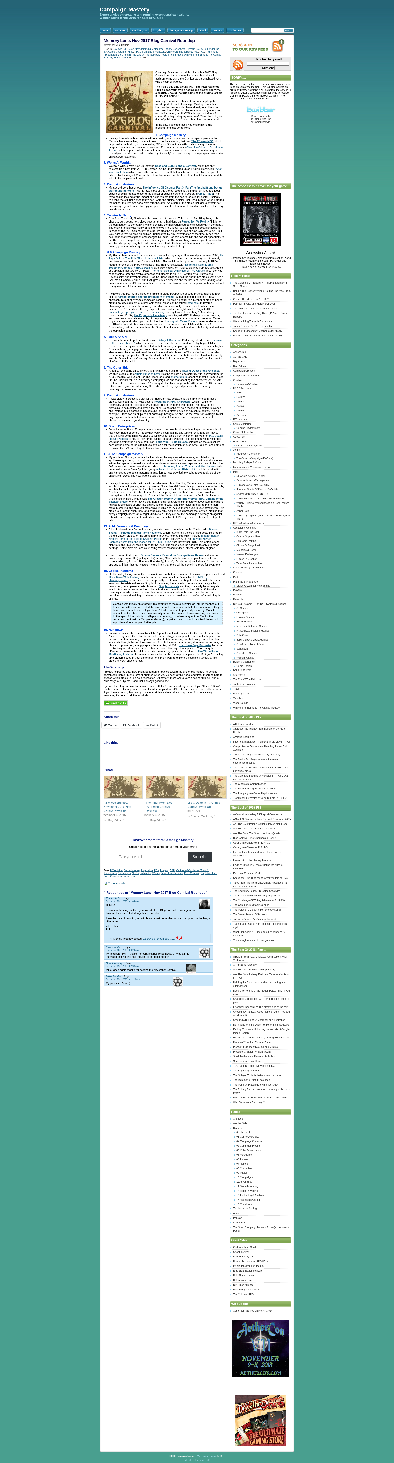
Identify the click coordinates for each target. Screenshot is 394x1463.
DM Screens (240, 419)
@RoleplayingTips (260, 119)
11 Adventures (244, 1181)
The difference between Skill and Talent (255, 308)
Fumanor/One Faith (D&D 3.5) (253, 485)
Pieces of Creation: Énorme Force (252, 1042)
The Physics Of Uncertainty (150, 315)
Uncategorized (241, 693)
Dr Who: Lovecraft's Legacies (252, 480)
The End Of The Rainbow (146, 54)
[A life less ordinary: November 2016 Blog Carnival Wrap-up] (121, 787)
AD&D (239, 392)
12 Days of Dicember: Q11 (159, 938)
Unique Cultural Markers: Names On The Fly (257, 335)
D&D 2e (240, 397)
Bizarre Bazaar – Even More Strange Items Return (172, 555)
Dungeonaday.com (243, 1256)
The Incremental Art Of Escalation (251, 1080)
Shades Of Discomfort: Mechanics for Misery (257, 330)
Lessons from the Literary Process (252, 860)
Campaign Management (246, 375)
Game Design (244, 665)
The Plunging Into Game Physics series (255, 793)
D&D (172, 870)
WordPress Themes (207, 1456)
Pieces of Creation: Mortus (247, 873)
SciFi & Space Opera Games (252, 639)
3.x (202, 873)
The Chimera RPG (243, 1294)
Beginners (239, 361)
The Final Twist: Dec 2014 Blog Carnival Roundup (159, 806)
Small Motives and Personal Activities (254, 1056)
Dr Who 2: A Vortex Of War (250, 476)
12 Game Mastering (247, 1186)
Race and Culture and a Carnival (175, 165)
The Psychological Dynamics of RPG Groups (178, 270)
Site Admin (239, 674)
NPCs (135, 873)
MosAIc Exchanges (247, 554)
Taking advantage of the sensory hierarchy (256, 754)
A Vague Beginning (243, 737)
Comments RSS (202, 1460)
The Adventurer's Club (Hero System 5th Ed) (260, 498)
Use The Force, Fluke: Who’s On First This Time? (260, 1097)
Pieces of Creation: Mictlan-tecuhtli (252, 1051)
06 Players (242, 1159)
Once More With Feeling (124, 577)
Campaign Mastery (124, 10)
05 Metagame (244, 1154)
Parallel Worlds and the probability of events (146, 296)
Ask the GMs (240, 356)
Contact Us (239, 1222)
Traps (236, 688)
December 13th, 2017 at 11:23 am (123, 979)
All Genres (242, 608)
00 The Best (243, 1132)
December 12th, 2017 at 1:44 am (122, 901)
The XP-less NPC (202, 141)
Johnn (236, 449)
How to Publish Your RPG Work (250, 1261)
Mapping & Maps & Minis (247, 462)
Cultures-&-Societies (187, 870)
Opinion (237, 572)
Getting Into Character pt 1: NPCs (251, 842)
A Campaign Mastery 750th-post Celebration (258, 814)
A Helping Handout (243, 724)
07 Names (242, 1163)
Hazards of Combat (247, 384)
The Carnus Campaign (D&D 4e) (254, 458)
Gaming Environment (248, 428)
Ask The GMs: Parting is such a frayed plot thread (260, 823)
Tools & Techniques (172, 54)
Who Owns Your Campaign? (249, 1102)
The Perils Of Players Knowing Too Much (255, 1084)
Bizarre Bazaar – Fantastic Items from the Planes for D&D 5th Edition (161, 540)
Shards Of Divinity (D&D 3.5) (252, 494)
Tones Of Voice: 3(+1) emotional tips (253, 326)
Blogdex (237, 1128)
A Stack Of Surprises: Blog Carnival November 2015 (262, 819)
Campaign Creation (244, 370)
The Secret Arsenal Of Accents (250, 914)
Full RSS (188, 1460)
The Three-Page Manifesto (195, 645)
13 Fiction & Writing (247, 1190)
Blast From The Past (247, 531)
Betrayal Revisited (169, 340)
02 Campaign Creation (249, 1141)
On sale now (248, 267)
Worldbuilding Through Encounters (252, 321)
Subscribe (200, 857)
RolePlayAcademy (243, 1275)
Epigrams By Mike (246, 541)
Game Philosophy (243, 432)
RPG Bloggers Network (246, 1289)
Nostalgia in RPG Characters (172, 401)
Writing (156, 873)
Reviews (117, 49)
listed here (192, 302)
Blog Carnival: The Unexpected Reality (254, 838)
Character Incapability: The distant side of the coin (261, 1007)
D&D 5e (240, 410)
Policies (237, 1218)
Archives (238, 1118)
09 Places (241, 1172)
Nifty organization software (248, 1270)
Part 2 (209, 193)
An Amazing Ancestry (245, 964)
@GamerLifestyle (260, 121)
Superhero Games (246, 653)
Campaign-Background (123, 876)
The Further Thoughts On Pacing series (255, 788)
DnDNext (128, 49)
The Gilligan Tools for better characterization (257, 1075)
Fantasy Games (245, 617)
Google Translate (169, 586)
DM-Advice (116, 870)
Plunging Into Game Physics (181, 321)
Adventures (239, 352)
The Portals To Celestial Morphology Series (257, 909)
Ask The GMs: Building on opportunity (254, 969)
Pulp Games (243, 635)
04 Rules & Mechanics (248, 1150)
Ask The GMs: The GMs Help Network (254, 828)
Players (191, 49)
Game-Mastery (132, 870)
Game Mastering (117, 51)
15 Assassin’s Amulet (248, 1199)
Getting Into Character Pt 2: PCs (250, 847)
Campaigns (124, 873)
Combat (237, 380)
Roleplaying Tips (242, 1280)
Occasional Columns (244, 527)
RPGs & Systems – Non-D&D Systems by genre (259, 604)
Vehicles (238, 698)
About (236, 1213)
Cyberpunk (242, 612)
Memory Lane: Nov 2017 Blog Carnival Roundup (149, 40)
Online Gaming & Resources (182, 51)
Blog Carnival (191, 873)
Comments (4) (116, 883)
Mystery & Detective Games (251, 626)
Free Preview (273, 267)
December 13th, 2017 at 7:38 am (122, 966)
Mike (130, 51)
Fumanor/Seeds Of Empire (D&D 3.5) (257, 489)
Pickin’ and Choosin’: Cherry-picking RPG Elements (262, 1037)
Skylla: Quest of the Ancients (200, 370)
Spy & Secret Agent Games (251, 644)
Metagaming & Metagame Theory (153, 49)
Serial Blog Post (242, 670)
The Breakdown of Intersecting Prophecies (256, 895)
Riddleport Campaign (248, 453)
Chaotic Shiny (241, 1252)
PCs (201, 51)
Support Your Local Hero (247, 1061)
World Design (121, 57)
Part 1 (200, 193)
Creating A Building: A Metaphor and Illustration (259, 1020)
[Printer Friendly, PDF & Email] (116, 707)
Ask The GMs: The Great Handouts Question (257, 833)
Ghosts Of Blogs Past (248, 545)
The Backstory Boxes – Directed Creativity (256, 890)
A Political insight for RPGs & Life (176, 469)
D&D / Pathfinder (205, 49)
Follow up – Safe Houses (172, 441)
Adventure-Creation (172, 873)
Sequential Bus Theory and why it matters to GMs (260, 878)
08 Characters (244, 1168)
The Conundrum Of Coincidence (251, 905)
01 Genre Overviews (247, 1136)
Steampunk (242, 648)
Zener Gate (179, 49)
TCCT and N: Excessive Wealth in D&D (255, 1065)
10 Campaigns (244, 1177)
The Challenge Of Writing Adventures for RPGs (259, 900)
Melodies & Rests (246, 550)
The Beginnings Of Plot (246, 1070)
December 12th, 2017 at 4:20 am (122, 950)
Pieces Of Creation (246, 559)
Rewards (238, 599)
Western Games (245, 657)
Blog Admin (124, 54)
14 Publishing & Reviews (250, 1195)
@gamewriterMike (261, 116)
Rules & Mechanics (244, 661)
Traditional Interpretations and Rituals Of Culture (260, 798)
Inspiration (147, 870)
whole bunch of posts (148, 373)
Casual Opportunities (248, 536)
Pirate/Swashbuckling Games (252, 630)
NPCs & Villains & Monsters (149, 51)
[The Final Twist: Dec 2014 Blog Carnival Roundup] (163, 787)
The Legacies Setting (245, 1208)
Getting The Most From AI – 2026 (251, 299)
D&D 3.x (241, 401)
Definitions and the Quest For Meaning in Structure (261, 1024)
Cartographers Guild (244, 1247)
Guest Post (239, 436)
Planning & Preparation (246, 581)
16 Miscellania (244, 1204)
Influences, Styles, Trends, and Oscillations (188, 466)
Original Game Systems (249, 445)
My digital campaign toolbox (248, 1266)
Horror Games (244, 621)
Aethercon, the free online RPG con (253, 1310)
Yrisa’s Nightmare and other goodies (253, 940)
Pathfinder (145, 873)
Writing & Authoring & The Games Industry (256, 707)
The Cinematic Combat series (249, 784)
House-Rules (240, 441)
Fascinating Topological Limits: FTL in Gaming (136, 312)
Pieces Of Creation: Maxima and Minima (255, 1047)
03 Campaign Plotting (248, 1145)
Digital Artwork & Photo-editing (253, 585)
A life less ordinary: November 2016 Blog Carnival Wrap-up (117, 806)
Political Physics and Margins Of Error (254, 303)
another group (179, 376)
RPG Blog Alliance (243, 1285)
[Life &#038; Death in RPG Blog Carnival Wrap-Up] (204, 787)
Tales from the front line (249, 563)
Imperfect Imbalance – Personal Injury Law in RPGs (261, 741)
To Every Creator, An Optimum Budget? (254, 919)
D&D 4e (240, 406)
